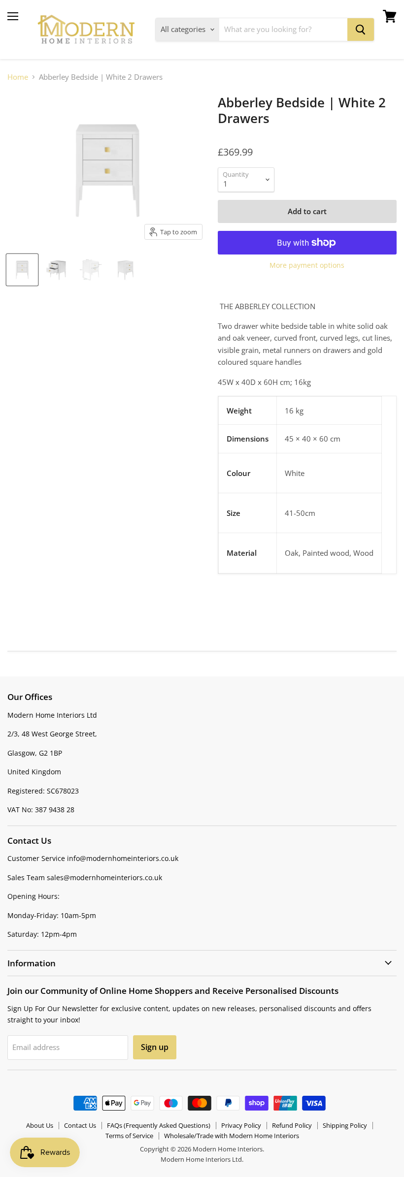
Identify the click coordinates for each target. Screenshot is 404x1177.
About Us (39, 1125)
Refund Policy (292, 1125)
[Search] (360, 29)
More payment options (306, 265)
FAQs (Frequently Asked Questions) (158, 1125)
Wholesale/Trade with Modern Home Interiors (231, 1135)
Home (17, 77)
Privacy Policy (241, 1125)
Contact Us (80, 1125)
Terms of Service (129, 1135)
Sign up (154, 1047)
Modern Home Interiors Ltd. (202, 1159)
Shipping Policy (345, 1125)
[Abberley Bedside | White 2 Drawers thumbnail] (22, 270)
